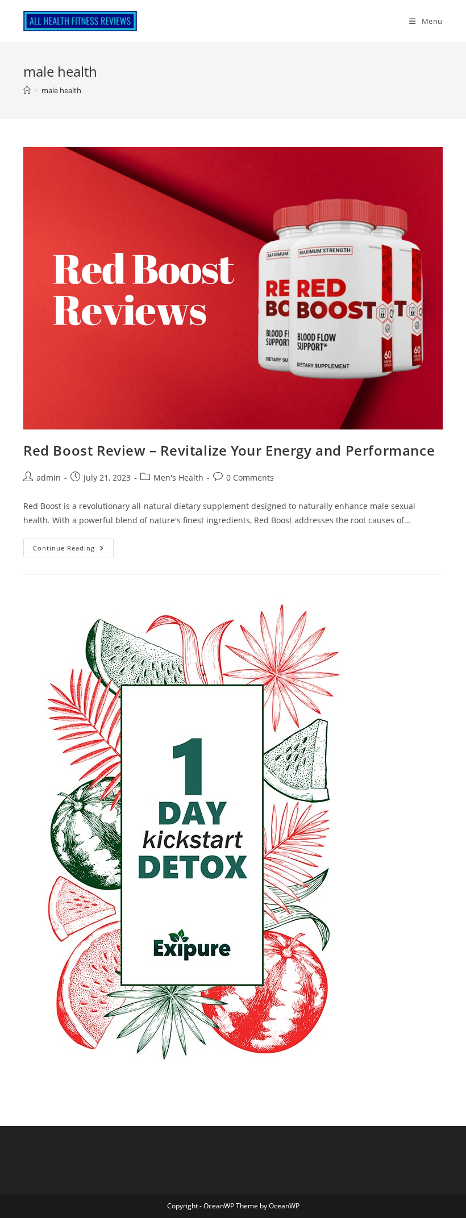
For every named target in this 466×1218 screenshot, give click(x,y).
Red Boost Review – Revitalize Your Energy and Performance (229, 450)
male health (61, 90)
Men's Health (178, 477)
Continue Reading (73, 550)
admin (48, 477)
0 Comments (250, 477)
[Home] (27, 90)
